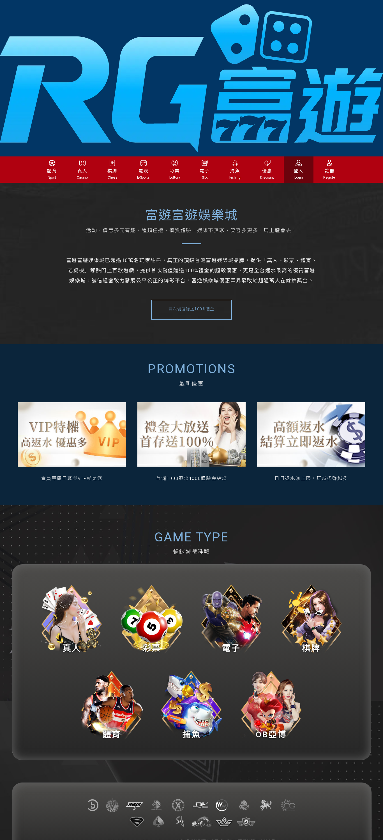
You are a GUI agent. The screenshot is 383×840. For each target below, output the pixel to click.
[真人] (71, 619)
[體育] (111, 705)
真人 (82, 173)
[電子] (231, 619)
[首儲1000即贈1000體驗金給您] (191, 434)
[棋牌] (311, 619)
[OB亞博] (271, 705)
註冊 (329, 173)
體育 (52, 173)
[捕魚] (191, 705)
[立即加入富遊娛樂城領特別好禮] (191, 77)
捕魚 (235, 173)
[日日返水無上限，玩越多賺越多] (311, 434)
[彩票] (151, 619)
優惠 (267, 173)
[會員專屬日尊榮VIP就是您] (72, 434)
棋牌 (112, 173)
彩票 (174, 173)
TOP (372, 830)
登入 (299, 173)
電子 (205, 173)
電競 (143, 173)
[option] (71, 442)
